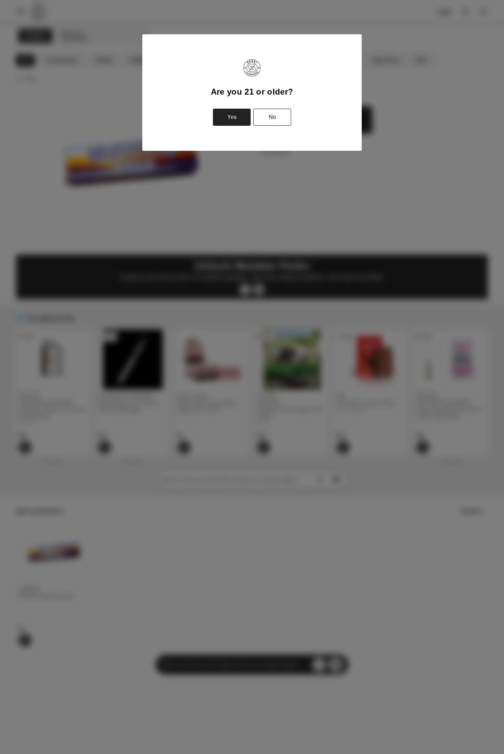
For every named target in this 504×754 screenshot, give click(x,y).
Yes (232, 117)
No (272, 117)
